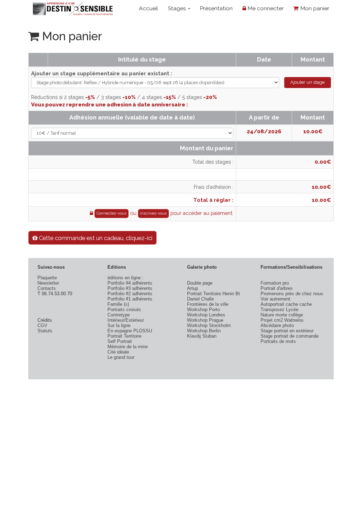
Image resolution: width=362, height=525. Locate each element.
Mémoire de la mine (127, 346)
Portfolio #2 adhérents (129, 293)
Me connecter (265, 8)
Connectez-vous (111, 213)
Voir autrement (275, 299)
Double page (199, 283)
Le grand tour (120, 357)
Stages (177, 8)
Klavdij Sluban (201, 336)
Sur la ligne (118, 325)
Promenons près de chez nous (292, 293)
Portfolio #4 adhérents (129, 283)
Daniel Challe (200, 299)
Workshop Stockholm (209, 325)
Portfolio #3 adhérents (129, 288)
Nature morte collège (282, 314)
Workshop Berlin (204, 330)
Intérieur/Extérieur (125, 320)
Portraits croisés (124, 309)
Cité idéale (118, 352)
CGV (42, 325)
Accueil (148, 8)
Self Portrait (119, 341)
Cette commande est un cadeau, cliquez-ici (94, 237)
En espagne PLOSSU (129, 330)
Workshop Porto (203, 309)
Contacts (46, 288)
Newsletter (48, 283)
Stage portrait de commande (290, 336)
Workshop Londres (206, 314)
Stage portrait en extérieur (287, 330)
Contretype (118, 314)
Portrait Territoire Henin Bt (213, 293)
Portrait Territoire (124, 336)
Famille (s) (118, 304)
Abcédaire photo (277, 325)
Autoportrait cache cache (286, 304)
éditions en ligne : (125, 277)
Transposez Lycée (279, 309)
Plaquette (47, 277)
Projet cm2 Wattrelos (282, 320)
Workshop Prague (205, 320)
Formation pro (275, 283)
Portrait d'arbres (277, 288)
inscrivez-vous (153, 213)
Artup (192, 288)
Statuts (44, 330)
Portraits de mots (278, 341)
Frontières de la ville (207, 304)
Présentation (216, 8)
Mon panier (314, 8)
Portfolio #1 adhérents (129, 299)
